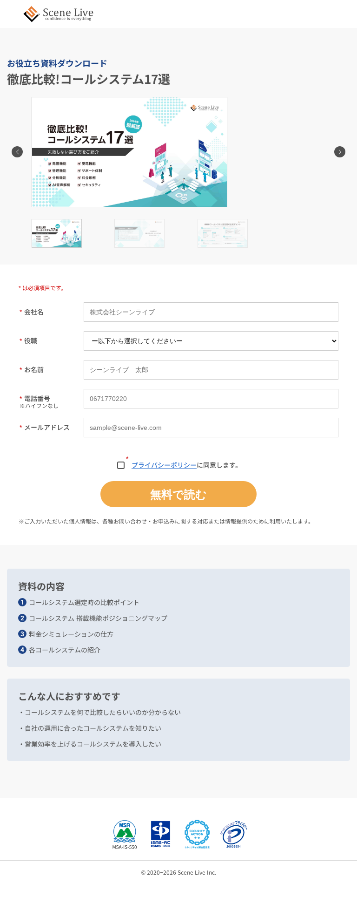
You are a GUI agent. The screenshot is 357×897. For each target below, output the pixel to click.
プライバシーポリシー (164, 464)
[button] (17, 151)
